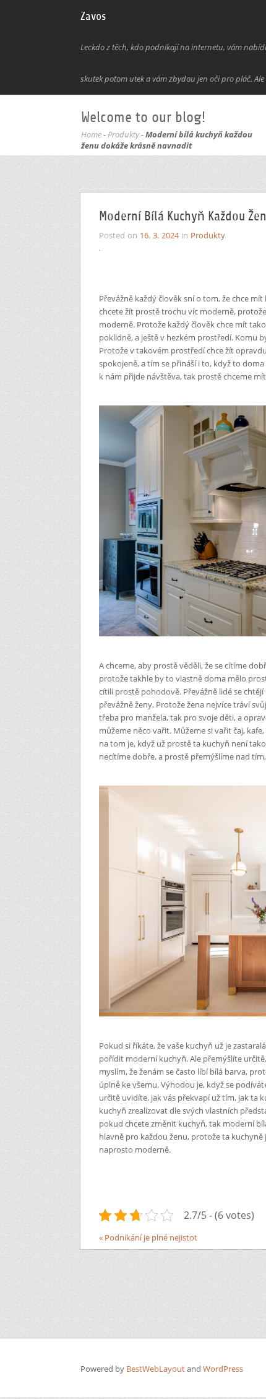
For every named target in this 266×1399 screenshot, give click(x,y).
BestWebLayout (156, 1368)
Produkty (123, 134)
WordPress (223, 1368)
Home (91, 134)
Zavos (93, 16)
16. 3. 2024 (159, 235)
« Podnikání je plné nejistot (148, 1237)
